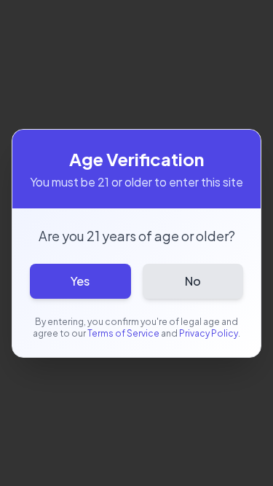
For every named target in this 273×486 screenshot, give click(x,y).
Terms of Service (123, 333)
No (193, 281)
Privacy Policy (208, 333)
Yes (80, 281)
